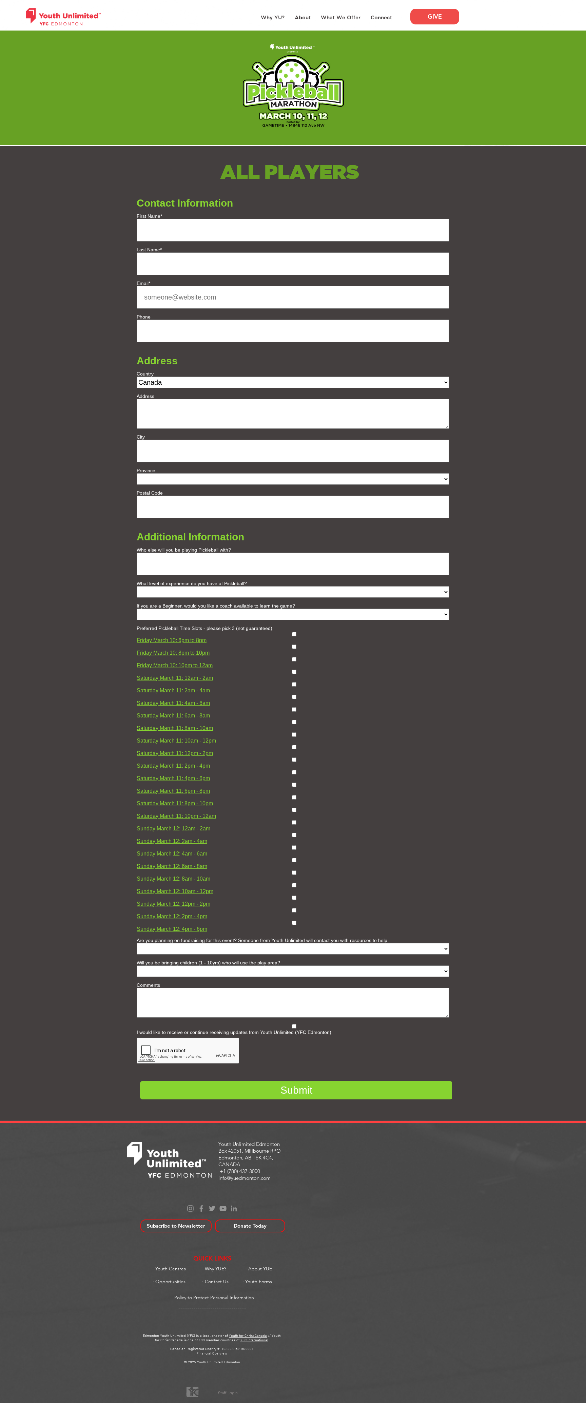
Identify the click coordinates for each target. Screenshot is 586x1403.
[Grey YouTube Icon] (223, 1208)
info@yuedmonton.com (244, 1178)
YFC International (254, 1340)
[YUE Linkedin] (234, 1208)
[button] (303, 17)
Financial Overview (211, 1353)
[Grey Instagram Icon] (190, 1208)
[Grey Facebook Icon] (201, 1208)
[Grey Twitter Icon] (212, 1208)
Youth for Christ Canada (248, 1336)
